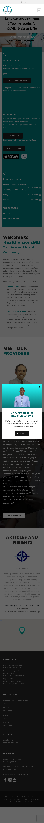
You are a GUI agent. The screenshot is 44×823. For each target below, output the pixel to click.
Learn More (22, 433)
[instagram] (25, 2)
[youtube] (21, 2)
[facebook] (18, 2)
